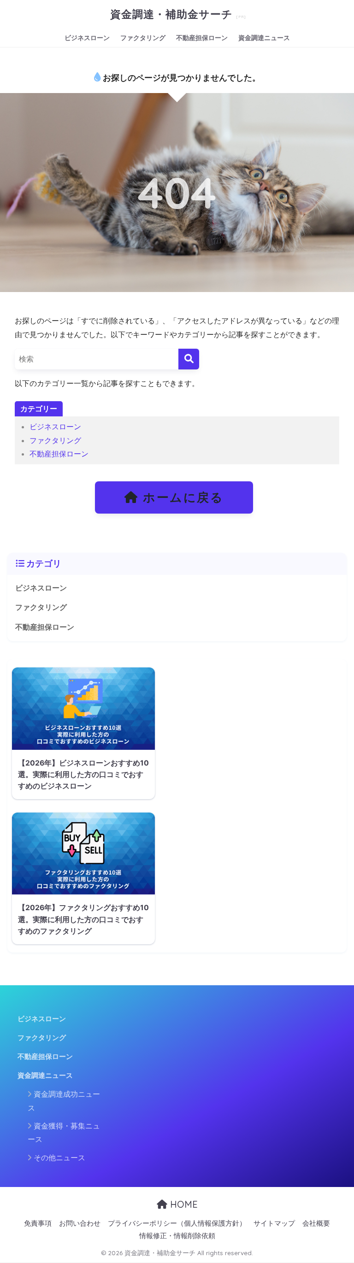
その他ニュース (59, 1157)
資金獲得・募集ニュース (64, 1132)
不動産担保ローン (202, 37)
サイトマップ (274, 1223)
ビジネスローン (87, 37)
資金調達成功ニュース (64, 1100)
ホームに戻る (181, 497)
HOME (182, 1204)
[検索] (188, 359)
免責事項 (38, 1223)
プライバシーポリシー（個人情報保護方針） (177, 1223)
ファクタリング (142, 37)
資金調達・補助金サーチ (173, 14)
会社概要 (316, 1223)
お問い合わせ (79, 1223)
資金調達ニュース (264, 37)
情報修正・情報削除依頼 (177, 1236)
